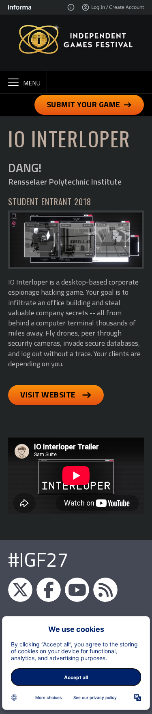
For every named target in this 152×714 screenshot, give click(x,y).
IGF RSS (105, 590)
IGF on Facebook (48, 590)
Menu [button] (32, 83)
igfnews (20, 590)
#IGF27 (38, 559)
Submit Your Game (83, 104)
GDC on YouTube (77, 590)
